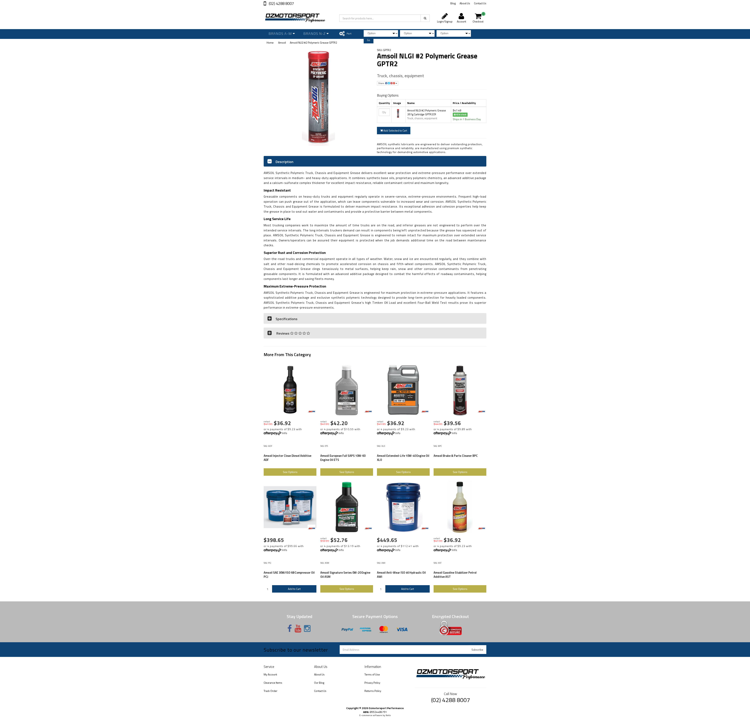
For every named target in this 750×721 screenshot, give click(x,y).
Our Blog (319, 683)
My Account (270, 674)
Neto (388, 715)
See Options (290, 472)
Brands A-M (281, 33)
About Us (465, 3)
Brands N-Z (315, 33)
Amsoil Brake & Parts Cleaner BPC (456, 455)
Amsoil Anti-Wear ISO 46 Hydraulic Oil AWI (401, 574)
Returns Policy (372, 691)
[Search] (425, 18)
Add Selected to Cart (395, 130)
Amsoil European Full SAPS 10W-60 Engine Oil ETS (342, 457)
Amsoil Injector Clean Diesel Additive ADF (287, 457)
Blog (453, 3)
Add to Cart (294, 589)
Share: (381, 83)
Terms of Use (372, 674)
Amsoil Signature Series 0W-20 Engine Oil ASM (345, 574)
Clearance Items (273, 683)
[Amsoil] (311, 412)
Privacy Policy (372, 683)
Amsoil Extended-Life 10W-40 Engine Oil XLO (403, 457)
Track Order (270, 691)
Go (368, 40)
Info (284, 433)
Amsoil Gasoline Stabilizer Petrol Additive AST (455, 574)
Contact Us (480, 3)
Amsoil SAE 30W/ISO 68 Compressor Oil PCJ (289, 574)
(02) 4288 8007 (281, 3)
